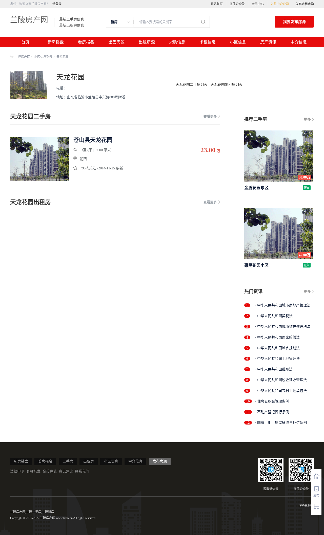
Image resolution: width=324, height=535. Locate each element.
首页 (25, 42)
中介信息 (299, 42)
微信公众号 (237, 4)
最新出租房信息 (71, 25)
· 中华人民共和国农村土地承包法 (281, 391)
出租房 (88, 461)
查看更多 (210, 116)
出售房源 (116, 42)
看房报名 (86, 42)
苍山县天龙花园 (92, 140)
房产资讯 (268, 42)
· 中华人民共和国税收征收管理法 (281, 380)
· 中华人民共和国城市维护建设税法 (282, 326)
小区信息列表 (43, 57)
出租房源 (147, 42)
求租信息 (207, 42)
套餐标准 (33, 471)
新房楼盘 (56, 42)
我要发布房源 (294, 22)
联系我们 (82, 471)
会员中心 (258, 4)
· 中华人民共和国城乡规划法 (277, 348)
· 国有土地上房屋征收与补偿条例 (281, 423)
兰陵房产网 (29, 19)
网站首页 (217, 4)
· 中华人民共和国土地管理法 (277, 359)
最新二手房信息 (71, 19)
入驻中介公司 (280, 4)
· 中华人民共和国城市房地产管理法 (282, 305)
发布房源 (160, 461)
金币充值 (50, 471)
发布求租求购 (305, 4)
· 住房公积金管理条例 (272, 401)
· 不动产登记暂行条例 (272, 412)
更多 (307, 119)
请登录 (57, 4)
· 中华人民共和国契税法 (274, 316)
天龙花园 (70, 77)
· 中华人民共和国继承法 (274, 369)
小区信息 (238, 42)
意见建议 (66, 471)
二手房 (68, 461)
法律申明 (17, 471)
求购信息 (177, 42)
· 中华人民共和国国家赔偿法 (277, 337)
